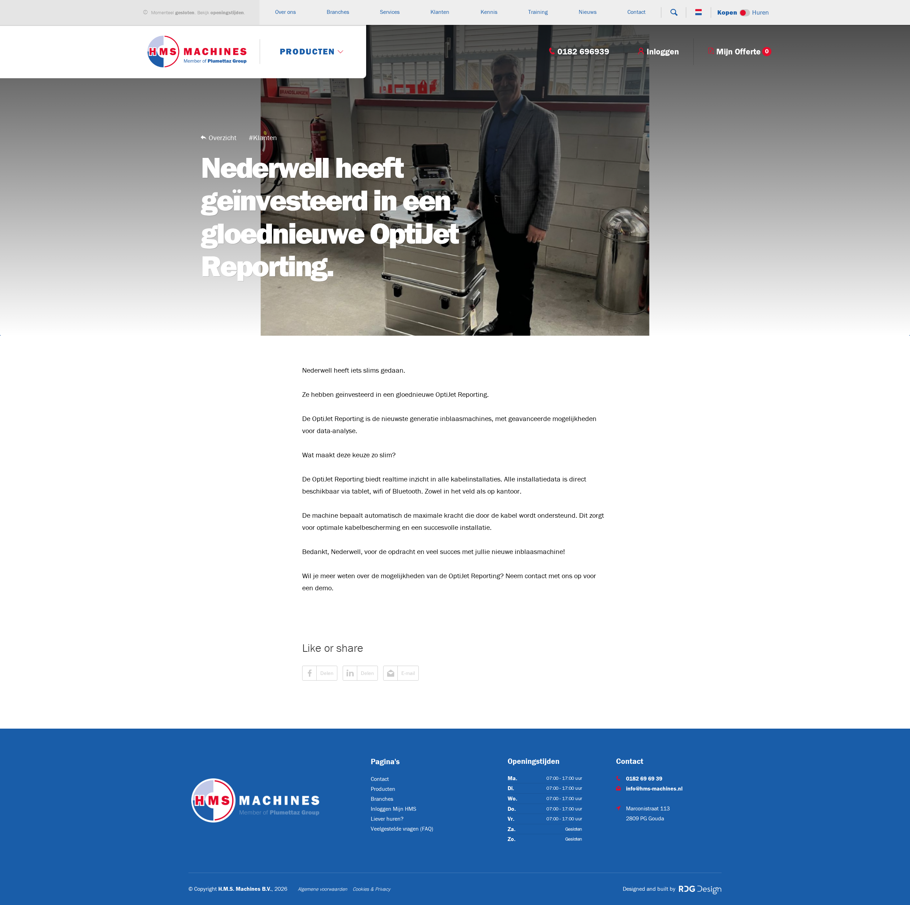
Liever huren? (387, 818)
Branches (382, 798)
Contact (380, 778)
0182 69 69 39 (644, 778)
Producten (383, 788)
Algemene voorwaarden (322, 889)
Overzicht (222, 137)
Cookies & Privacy (371, 889)
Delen (326, 673)
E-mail (408, 673)
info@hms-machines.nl (654, 788)
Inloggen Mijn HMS (393, 808)
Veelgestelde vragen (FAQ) (402, 828)
